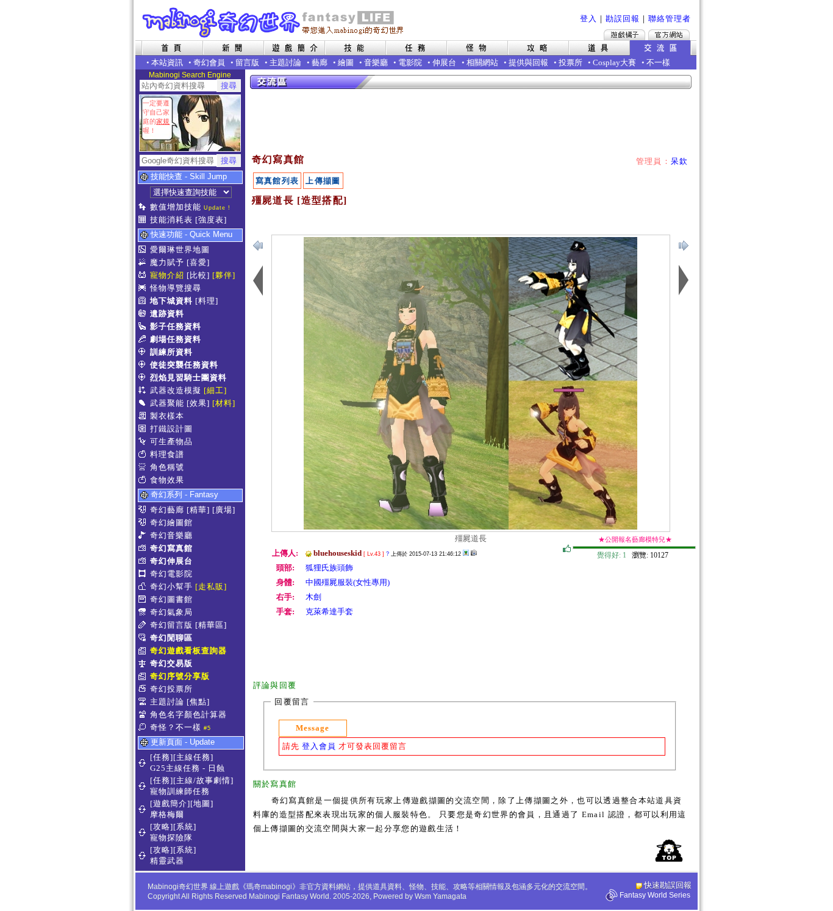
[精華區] (211, 624)
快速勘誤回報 (668, 885)
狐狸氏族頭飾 (329, 567)
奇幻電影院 (171, 573)
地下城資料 (171, 300)
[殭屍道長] (470, 526)
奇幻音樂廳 (171, 535)
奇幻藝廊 (167, 509)
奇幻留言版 (171, 624)
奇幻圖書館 (171, 599)
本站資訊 (167, 62)
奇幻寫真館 (171, 548)
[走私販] (211, 586)
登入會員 (319, 746)
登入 (588, 18)
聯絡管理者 (669, 18)
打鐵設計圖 (171, 428)
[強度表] (211, 219)
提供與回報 (528, 62)
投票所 (570, 62)
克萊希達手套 (329, 611)
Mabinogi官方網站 (669, 34)
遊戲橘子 (624, 34)
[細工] (215, 390)
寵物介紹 (167, 275)
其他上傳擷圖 (466, 553)
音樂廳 (376, 62)
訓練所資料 (171, 351)
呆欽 (679, 161)
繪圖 (346, 62)
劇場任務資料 (175, 339)
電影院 (410, 62)
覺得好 (567, 549)
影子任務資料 (175, 326)
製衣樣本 (167, 415)
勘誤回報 (623, 18)
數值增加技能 (175, 206)
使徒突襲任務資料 (184, 364)
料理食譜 (167, 454)
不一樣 (658, 62)
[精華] (198, 509)
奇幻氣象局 (171, 612)
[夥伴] (223, 275)
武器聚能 (167, 403)
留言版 (247, 62)
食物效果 (167, 479)
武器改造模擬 (175, 390)
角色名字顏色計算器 (188, 714)
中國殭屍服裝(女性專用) (348, 582)
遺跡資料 (167, 313)
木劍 (313, 596)
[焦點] (198, 701)
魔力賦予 (167, 262)
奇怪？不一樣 (175, 727)
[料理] (206, 300)
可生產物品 (171, 441)
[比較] (198, 275)
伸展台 (444, 62)
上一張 (683, 245)
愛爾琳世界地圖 (180, 249)
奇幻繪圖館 (171, 522)
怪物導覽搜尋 (175, 287)
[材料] (223, 403)
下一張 (258, 245)
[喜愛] (198, 262)
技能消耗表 (171, 219)
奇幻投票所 (171, 688)
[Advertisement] (471, 121)
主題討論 (285, 62)
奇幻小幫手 (171, 586)
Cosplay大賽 (614, 62)
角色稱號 (167, 467)
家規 (163, 121)
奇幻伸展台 (171, 560)
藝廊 (319, 62)
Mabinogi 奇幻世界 (274, 22)
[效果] (198, 403)
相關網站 (482, 62)
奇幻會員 (209, 62)
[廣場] (223, 509)
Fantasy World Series (655, 895)
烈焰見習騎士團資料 (188, 377)
